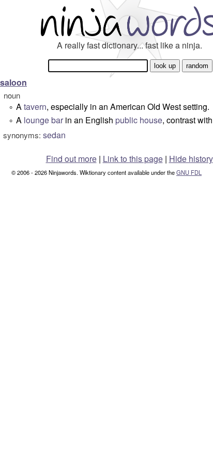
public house (138, 120)
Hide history (191, 159)
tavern (35, 106)
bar (57, 120)
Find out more (71, 159)
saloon (13, 82)
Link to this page (133, 159)
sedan (54, 135)
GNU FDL (189, 172)
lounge (36, 120)
